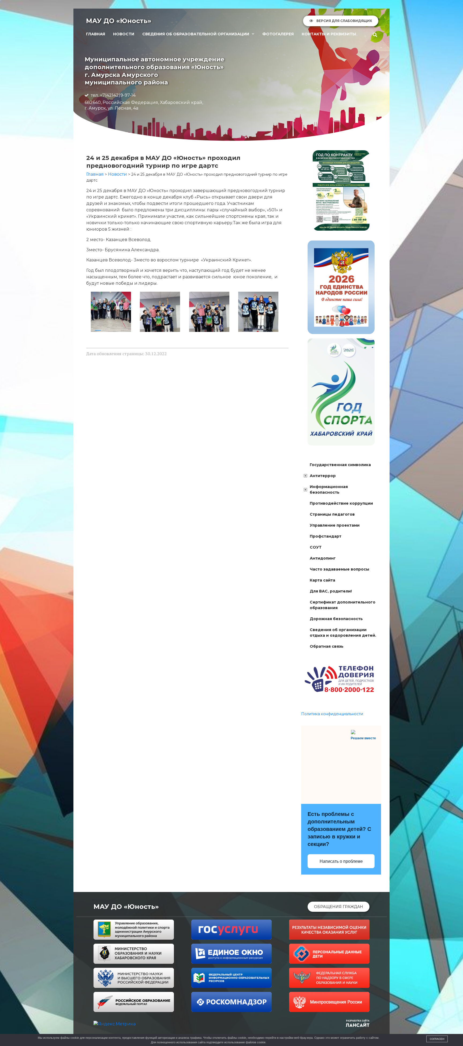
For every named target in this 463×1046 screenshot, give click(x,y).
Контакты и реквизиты (329, 34)
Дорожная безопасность (336, 618)
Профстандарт (325, 536)
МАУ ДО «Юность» (118, 21)
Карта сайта (322, 580)
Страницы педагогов (332, 514)
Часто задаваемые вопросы (339, 569)
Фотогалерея (278, 34)
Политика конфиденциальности (332, 713)
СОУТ (316, 547)
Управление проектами (335, 525)
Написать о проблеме (341, 861)
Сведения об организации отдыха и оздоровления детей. (343, 632)
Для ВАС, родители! (331, 591)
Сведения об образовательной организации (195, 34)
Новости (123, 34)
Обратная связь (326, 646)
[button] (375, 35)
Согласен (437, 1038)
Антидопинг (323, 558)
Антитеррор (323, 475)
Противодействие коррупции (341, 503)
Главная (95, 34)
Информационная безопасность (329, 489)
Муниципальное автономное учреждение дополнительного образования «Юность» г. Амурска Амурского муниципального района (154, 71)
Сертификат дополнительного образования (342, 605)
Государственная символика (340, 464)
